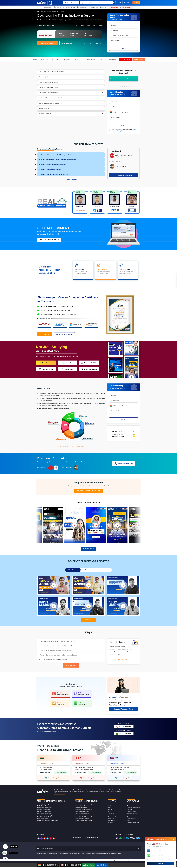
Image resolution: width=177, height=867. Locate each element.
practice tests (125, 59)
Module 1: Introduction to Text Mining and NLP (55, 155)
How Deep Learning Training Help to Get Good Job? (56, 646)
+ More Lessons (71, 179)
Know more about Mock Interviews (71, 446)
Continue (160, 863)
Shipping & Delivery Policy (133, 822)
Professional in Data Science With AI (84, 820)
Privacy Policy (120, 131)
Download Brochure (131, 818)
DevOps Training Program (43, 805)
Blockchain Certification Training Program (46, 816)
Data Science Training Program (44, 811)
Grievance (110, 822)
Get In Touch (45, 334)
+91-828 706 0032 (118, 436)
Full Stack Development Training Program (46, 815)
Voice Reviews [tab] (104, 570)
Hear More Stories (88, 548)
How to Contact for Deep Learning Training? (53, 659)
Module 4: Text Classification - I (50, 169)
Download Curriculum (125, 175)
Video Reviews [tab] (72, 570)
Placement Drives (47, 369)
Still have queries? (71, 665)
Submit (123, 49)
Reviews (110, 807)
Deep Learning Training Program (56, 11)
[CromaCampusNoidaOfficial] (38, 838)
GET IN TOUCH (123, 660)
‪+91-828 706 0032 (118, 432)
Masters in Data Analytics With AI (83, 813)
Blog (109, 811)
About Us (110, 804)
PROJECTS (67, 59)
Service (129, 804)
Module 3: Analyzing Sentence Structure (53, 164)
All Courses (127, 2)
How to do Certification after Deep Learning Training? (56, 650)
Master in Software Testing (81, 807)
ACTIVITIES (101, 59)
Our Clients (129, 809)
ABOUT (35, 59)
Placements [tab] (88, 570)
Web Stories (111, 813)
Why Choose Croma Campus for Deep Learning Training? (57, 641)
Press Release (111, 820)
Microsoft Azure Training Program (44, 807)
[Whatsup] (4, 853)
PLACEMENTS (112, 59)
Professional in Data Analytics (82, 818)
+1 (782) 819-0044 (80, 773)
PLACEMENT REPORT (47, 43)
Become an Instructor (132, 813)
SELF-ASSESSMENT (89, 59)
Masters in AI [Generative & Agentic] (84, 809)
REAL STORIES (56, 59)
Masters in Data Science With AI (83, 815)
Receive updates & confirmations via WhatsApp (159, 859)
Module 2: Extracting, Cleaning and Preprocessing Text (58, 159)
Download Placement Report (123, 709)
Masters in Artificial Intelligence (82, 811)
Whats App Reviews (90, 369)
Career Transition (47, 363)
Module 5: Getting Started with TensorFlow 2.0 (55, 174)
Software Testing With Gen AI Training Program (47, 820)
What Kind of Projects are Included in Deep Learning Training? (59, 655)
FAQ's (109, 815)
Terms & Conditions (112, 816)
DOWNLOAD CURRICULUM (69, 43)
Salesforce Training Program (43, 809)
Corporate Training (131, 811)
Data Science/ (44, 11)
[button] (120, 87)
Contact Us (110, 809)
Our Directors (111, 805)
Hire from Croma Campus (133, 815)
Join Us (129, 816)
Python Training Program (42, 818)
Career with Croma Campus (133, 807)
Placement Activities (90, 363)
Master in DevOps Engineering (82, 805)
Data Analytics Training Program (44, 813)
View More (87, 620)
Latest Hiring (69, 369)
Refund (128, 820)
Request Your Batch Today (88, 490)
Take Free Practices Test (47, 240)
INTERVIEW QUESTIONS (92, 43)
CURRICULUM (44, 59)
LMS (137, 2)
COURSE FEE (76, 59)
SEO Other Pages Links (45, 848)
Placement (129, 805)
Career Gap (69, 363)
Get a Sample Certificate (64, 334)
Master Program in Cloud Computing (84, 804)
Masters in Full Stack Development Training (85, 816)
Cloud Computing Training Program (45, 804)
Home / (39, 11)
